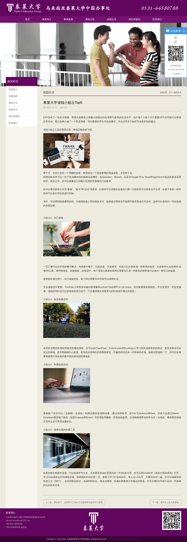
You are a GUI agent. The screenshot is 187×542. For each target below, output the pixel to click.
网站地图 (137, 539)
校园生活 (111, 19)
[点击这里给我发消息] (176, 37)
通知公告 (90, 19)
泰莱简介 (46, 19)
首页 (27, 19)
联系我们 (157, 19)
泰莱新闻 (68, 19)
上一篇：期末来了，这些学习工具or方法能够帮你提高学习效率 (74, 502)
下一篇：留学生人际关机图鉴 (165, 502)
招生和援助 (134, 19)
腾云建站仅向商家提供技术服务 (121, 539)
